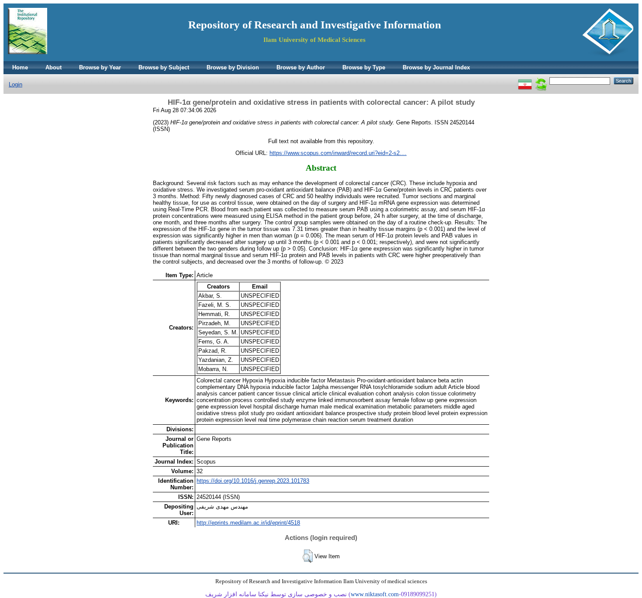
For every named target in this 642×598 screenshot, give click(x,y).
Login (15, 84)
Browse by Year (100, 67)
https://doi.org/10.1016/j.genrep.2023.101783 (253, 481)
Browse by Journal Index (436, 67)
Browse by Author (300, 67)
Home (20, 67)
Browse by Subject (163, 67)
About (53, 67)
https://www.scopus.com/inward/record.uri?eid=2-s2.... (338, 153)
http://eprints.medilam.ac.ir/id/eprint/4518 (248, 522)
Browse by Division (233, 67)
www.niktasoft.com (375, 594)
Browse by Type (363, 67)
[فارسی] (525, 80)
